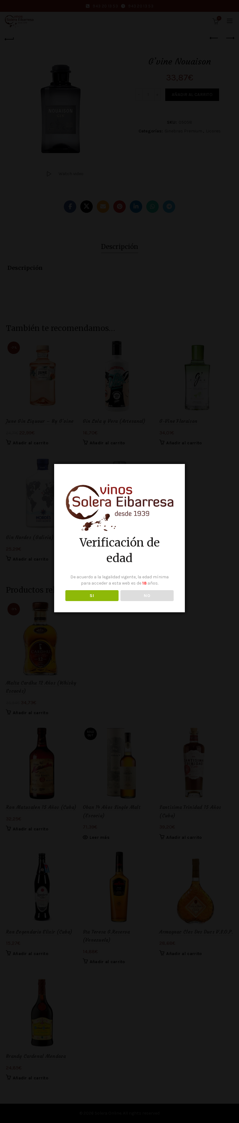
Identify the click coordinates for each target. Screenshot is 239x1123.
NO (147, 595)
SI (92, 595)
